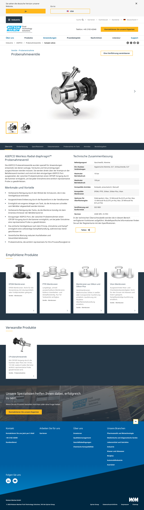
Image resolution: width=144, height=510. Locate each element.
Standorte (115, 20)
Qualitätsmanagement (82, 438)
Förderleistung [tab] (22, 146)
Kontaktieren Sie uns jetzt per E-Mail (20, 433)
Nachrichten (96, 38)
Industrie (15, 20)
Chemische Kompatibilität (83, 447)
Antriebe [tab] (87, 146)
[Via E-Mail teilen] (138, 42)
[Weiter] (134, 91)
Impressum (125, 504)
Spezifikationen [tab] (37, 146)
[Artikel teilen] (127, 42)
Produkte (28, 38)
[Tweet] (131, 42)
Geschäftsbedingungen (82, 442)
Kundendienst (11, 442)
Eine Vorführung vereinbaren (117, 53)
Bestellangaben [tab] (100, 146)
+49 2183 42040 (12, 438)
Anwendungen (49, 38)
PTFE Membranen (50, 284)
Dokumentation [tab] (53, 146)
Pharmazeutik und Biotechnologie (120, 433)
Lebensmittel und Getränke (117, 442)
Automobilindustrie (114, 460)
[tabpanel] (72, 198)
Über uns (10, 38)
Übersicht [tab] (8, 146)
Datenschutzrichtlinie (110, 504)
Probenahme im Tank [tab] (72, 146)
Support (134, 38)
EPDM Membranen (17, 284)
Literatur (116, 38)
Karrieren (91, 20)
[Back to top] (135, 421)
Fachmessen (103, 20)
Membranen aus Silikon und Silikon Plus (88, 285)
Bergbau (110, 456)
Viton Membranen (118, 284)
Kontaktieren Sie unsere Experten (119, 29)
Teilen (84, 230)
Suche (78, 20)
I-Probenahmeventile (18, 356)
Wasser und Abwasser (115, 451)
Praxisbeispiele (73, 38)
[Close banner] (136, 3)
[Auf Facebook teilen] (134, 42)
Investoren (77, 433)
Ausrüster (111, 465)
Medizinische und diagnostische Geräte (122, 438)
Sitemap (135, 504)
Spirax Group (94, 504)
